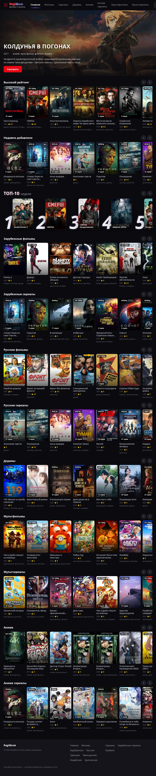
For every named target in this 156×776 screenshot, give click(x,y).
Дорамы (77, 4)
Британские (91, 760)
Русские (90, 750)
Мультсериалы (140, 4)
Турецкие (75, 755)
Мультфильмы (119, 4)
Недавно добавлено (18, 138)
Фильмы (49, 4)
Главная (35, 4)
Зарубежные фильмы (19, 238)
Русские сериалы (16, 405)
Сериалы (63, 4)
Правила (109, 750)
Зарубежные (76, 750)
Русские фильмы (16, 350)
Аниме (89, 4)
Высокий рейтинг (16, 82)
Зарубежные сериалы (19, 294)
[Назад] (143, 82)
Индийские (76, 760)
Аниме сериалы (102, 4)
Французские (90, 755)
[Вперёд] (149, 82)
